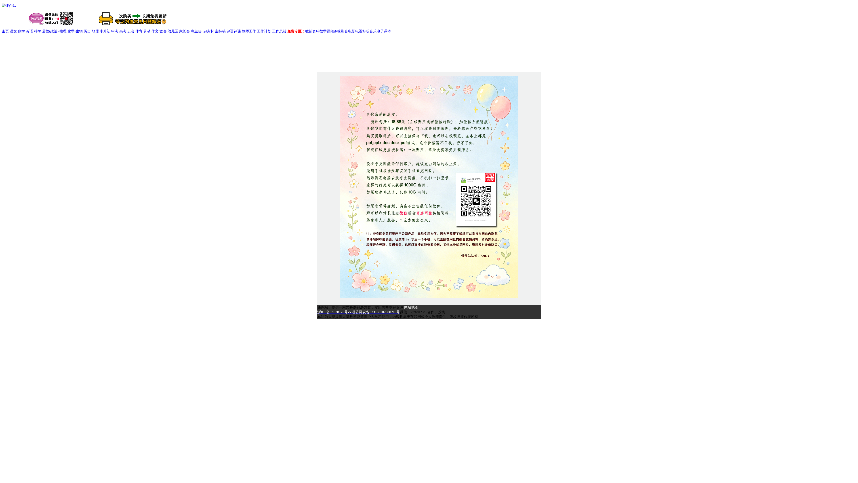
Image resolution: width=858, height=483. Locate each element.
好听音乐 (369, 31)
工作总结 (279, 31)
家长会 (184, 31)
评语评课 (234, 31)
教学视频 (327, 31)
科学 (37, 31)
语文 (13, 31)
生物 (79, 31)
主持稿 (220, 31)
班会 (131, 31)
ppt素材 (208, 31)
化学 (71, 31)
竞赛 (163, 31)
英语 (29, 31)
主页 (5, 31)
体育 (139, 31)
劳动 (147, 31)
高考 (122, 31)
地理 (95, 31)
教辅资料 (312, 31)
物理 (63, 31)
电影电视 (355, 31)
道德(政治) (50, 31)
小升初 (105, 31)
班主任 (196, 31)
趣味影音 (341, 31)
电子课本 (384, 31)
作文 (155, 31)
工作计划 (264, 31)
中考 (114, 31)
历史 (87, 31)
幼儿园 (173, 31)
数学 (21, 31)
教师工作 (249, 31)
